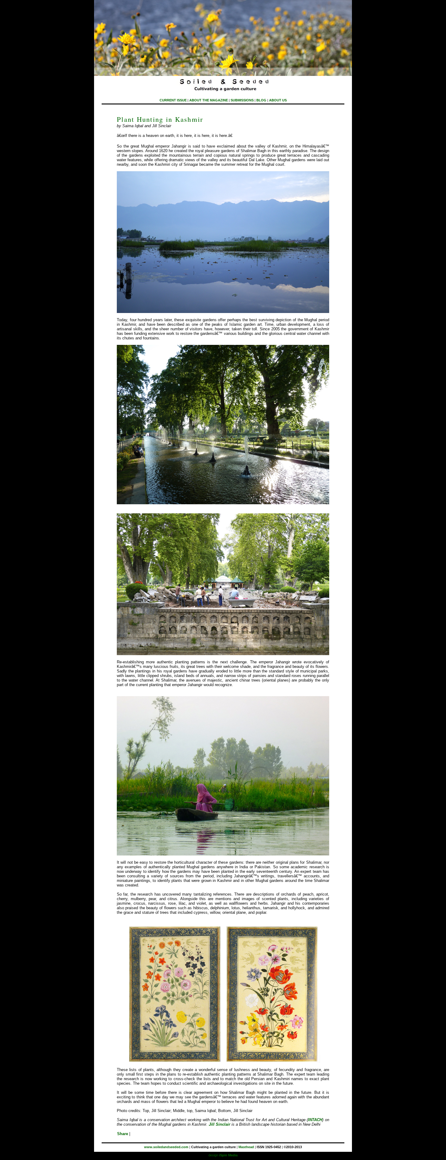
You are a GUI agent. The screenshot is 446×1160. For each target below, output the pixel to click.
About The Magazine (208, 100)
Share (122, 1133)
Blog (261, 100)
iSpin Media (228, 1155)
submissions (242, 100)
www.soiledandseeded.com (166, 1147)
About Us (278, 100)
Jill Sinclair (219, 1124)
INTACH (315, 1119)
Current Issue (173, 100)
